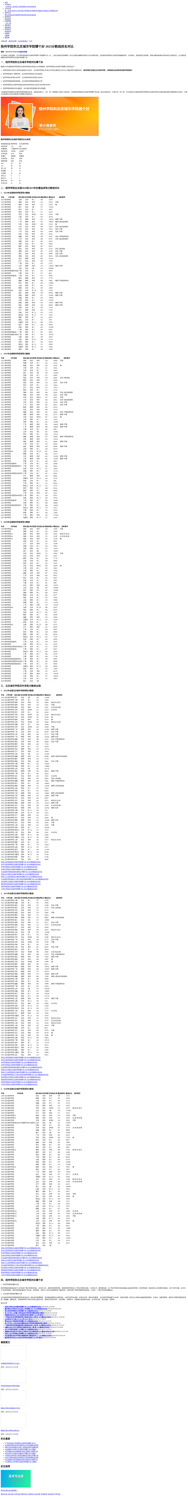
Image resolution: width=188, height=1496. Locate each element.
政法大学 (48, 11)
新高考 (7, 37)
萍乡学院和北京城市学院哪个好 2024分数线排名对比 (19, 867)
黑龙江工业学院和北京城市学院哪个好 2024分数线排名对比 (21, 877)
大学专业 (57, 1494)
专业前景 (44, 1494)
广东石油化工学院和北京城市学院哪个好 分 (20, 1443)
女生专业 (14, 15)
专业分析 (37, 1494)
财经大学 (55, 11)
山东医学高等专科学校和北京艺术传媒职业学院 (21, 1445)
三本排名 (20, 6)
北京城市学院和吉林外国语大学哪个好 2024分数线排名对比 (21, 872)
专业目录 (50, 1494)
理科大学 (30, 11)
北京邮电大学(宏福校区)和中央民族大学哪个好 (21, 1459)
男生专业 (8, 15)
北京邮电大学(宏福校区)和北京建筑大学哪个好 (21, 1451)
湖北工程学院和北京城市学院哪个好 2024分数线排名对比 (21, 862)
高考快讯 (8, 31)
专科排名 (33, 6)
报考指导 (8, 19)
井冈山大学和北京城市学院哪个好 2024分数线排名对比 (20, 874)
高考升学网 (12, 41)
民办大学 (27, 6)
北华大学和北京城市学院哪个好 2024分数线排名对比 (19, 869)
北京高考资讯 (23, 41)
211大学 (17, 11)
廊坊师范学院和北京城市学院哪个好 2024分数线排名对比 (21, 884)
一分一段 (8, 23)
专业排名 (33, 15)
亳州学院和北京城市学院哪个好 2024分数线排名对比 (19, 886)
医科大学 (42, 11)
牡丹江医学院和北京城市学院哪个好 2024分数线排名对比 (21, 864)
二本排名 (14, 6)
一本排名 (8, 6)
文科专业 (27, 15)
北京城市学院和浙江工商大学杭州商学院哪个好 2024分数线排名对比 (24, 879)
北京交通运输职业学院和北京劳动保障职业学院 (21, 1457)
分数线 (7, 35)
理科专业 (20, 15)
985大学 (12, 11)
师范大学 (36, 11)
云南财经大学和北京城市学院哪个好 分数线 (20, 1449)
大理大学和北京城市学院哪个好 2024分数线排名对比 (19, 889)
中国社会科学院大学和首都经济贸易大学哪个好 (21, 1455)
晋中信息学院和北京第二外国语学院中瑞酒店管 (21, 1447)
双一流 (7, 11)
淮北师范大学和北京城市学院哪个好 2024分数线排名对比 (21, 881)
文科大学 (23, 11)
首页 (6, 2)
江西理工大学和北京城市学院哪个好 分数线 (21, 1462)
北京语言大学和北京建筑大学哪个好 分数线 (20, 1453)
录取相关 (8, 27)
